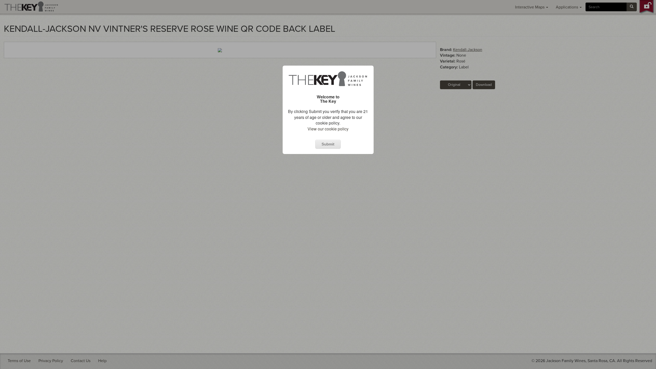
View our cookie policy (328, 129)
